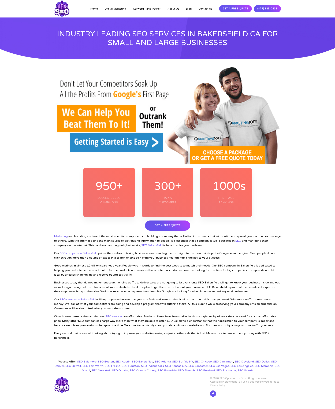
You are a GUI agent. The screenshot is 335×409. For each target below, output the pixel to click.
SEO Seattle (245, 370)
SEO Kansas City (176, 366)
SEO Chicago (203, 361)
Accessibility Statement (223, 381)
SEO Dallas (262, 361)
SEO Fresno (112, 366)
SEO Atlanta (163, 361)
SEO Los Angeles (241, 366)
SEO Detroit (73, 366)
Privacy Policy (218, 385)
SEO (238, 241)
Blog (189, 8)
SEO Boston (106, 361)
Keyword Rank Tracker (147, 8)
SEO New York (101, 370)
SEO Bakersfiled (142, 361)
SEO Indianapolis (152, 366)
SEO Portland (206, 370)
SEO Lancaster (198, 366)
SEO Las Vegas (219, 366)
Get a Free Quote (235, 8)
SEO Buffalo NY (182, 361)
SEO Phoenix (186, 370)
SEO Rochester (226, 370)
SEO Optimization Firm (232, 378)
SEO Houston (131, 366)
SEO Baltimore (86, 361)
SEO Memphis (264, 366)
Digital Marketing (115, 8)
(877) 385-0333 (267, 8)
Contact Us (205, 8)
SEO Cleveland (244, 361)
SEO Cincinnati (223, 361)
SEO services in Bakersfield (78, 299)
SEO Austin (123, 361)
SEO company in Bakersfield (79, 253)
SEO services (114, 316)
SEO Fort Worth (93, 366)
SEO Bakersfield (152, 245)
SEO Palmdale (167, 370)
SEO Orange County (143, 370)
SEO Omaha (120, 370)
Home (94, 8)
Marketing (61, 236)
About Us (173, 8)
